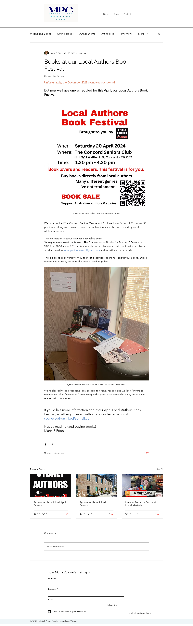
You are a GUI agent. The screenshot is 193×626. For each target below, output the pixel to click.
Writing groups (65, 33)
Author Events (87, 33)
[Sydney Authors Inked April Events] (50, 485)
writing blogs (108, 33)
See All (160, 469)
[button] (159, 34)
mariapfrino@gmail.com (140, 613)
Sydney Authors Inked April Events (50, 504)
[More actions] (147, 53)
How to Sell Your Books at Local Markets (140, 504)
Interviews (127, 33)
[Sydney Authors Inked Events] (96, 485)
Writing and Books (40, 33)
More (141, 33)
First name (53, 578)
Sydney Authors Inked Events (93, 504)
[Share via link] (52, 444)
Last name (53, 589)
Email (51, 599)
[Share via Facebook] (45, 444)
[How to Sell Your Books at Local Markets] (142, 485)
